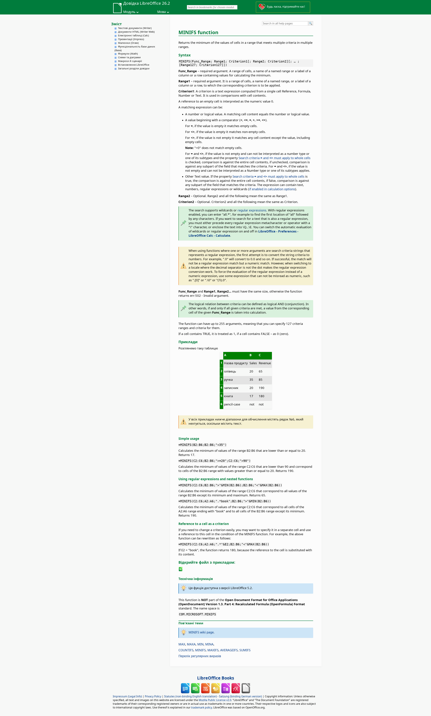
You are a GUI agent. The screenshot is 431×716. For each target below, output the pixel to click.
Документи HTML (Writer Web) (136, 31)
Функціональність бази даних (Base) (134, 48)
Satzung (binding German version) (240, 696)
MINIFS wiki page (201, 632)
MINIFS (200, 650)
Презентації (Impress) (131, 39)
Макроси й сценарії (130, 61)
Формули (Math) (128, 53)
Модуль (129, 12)
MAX (181, 644)
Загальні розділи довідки (134, 68)
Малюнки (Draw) (128, 42)
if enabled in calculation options (272, 189)
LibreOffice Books (215, 678)
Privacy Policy (153, 696)
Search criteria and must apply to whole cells (274, 158)
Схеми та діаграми (129, 57)
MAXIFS (213, 650)
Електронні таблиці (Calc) (133, 35)
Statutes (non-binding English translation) (190, 696)
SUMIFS (245, 650)
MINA (209, 644)
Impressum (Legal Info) (127, 696)
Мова (161, 12)
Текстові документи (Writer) (135, 28)
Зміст (116, 23)
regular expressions (252, 210)
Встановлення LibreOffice (133, 64)
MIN (200, 644)
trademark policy (201, 707)
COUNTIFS (185, 650)
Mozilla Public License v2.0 (215, 700)
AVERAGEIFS (229, 650)
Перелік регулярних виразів (199, 656)
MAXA (191, 644)
